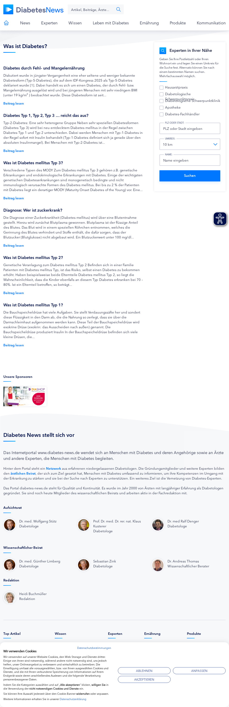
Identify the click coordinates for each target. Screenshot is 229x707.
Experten (49, 22)
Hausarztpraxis (176, 87)
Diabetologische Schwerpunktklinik (192, 100)
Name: (168, 154)
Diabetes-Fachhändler (182, 114)
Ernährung (149, 22)
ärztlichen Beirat (23, 473)
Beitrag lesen (13, 103)
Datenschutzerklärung (73, 699)
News (25, 22)
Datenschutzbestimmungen (94, 648)
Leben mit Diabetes (111, 22)
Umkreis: (170, 138)
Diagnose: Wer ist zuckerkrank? (32, 210)
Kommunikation (211, 22)
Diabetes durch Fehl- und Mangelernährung (44, 68)
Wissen (75, 22)
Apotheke (173, 107)
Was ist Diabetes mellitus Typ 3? (33, 162)
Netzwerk (53, 468)
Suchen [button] (118, 9)
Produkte (178, 22)
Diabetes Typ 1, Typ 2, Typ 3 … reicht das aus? (45, 115)
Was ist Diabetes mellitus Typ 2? (33, 257)
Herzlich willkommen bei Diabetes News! (6, 23)
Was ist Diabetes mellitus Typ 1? (33, 304)
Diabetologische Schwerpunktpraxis (180, 96)
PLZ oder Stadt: (174, 122)
